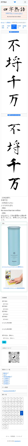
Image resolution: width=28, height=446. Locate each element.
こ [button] (9, 404)
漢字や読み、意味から (8, 335)
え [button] (12, 399)
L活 (5, 375)
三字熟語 (6, 380)
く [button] (3, 404)
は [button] (15, 413)
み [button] (12, 417)
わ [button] (6, 426)
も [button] (21, 417)
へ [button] (3, 417)
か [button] (18, 399)
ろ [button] (3, 426)
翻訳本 (5, 373)
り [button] (15, 422)
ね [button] (9, 413)
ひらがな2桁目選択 (7, 329)
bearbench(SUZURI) (9, 391)
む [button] (15, 417)
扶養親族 (3, 26)
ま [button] (9, 417)
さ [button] (12, 404)
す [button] (18, 404)
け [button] (6, 404)
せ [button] (21, 404)
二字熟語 (6, 378)
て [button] (15, 408)
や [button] (3, 422)
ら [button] (12, 422)
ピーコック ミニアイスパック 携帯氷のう (12, 267)
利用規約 (13, 436)
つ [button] (12, 408)
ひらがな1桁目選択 (7, 323)
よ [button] (9, 422)
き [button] (21, 399)
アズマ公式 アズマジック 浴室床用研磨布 (14, 288)
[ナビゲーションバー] (25, 2)
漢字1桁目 (4, 301)
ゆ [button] (6, 422)
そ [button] (3, 408)
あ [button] (3, 399)
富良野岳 (19, 26)
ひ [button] (18, 413)
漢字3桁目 (4, 311)
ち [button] (9, 408)
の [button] (12, 413)
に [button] (3, 413)
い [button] (6, 399)
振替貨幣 (24, 26)
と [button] (18, 408)
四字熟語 (4, 2)
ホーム (2, 22)
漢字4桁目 (4, 316)
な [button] (21, 408)
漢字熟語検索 (7, 376)
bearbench (17, 441)
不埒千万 (14, 26)
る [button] (18, 422)
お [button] (15, 399)
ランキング (19, 436)
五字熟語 (6, 383)
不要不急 (8, 26)
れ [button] (21, 422)
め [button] (18, 417)
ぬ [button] (6, 413)
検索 (4, 342)
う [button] (9, 399)
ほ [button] (6, 417)
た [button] (6, 408)
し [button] (15, 404)
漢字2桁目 (4, 306)
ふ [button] (21, 413)
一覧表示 (8, 22)
